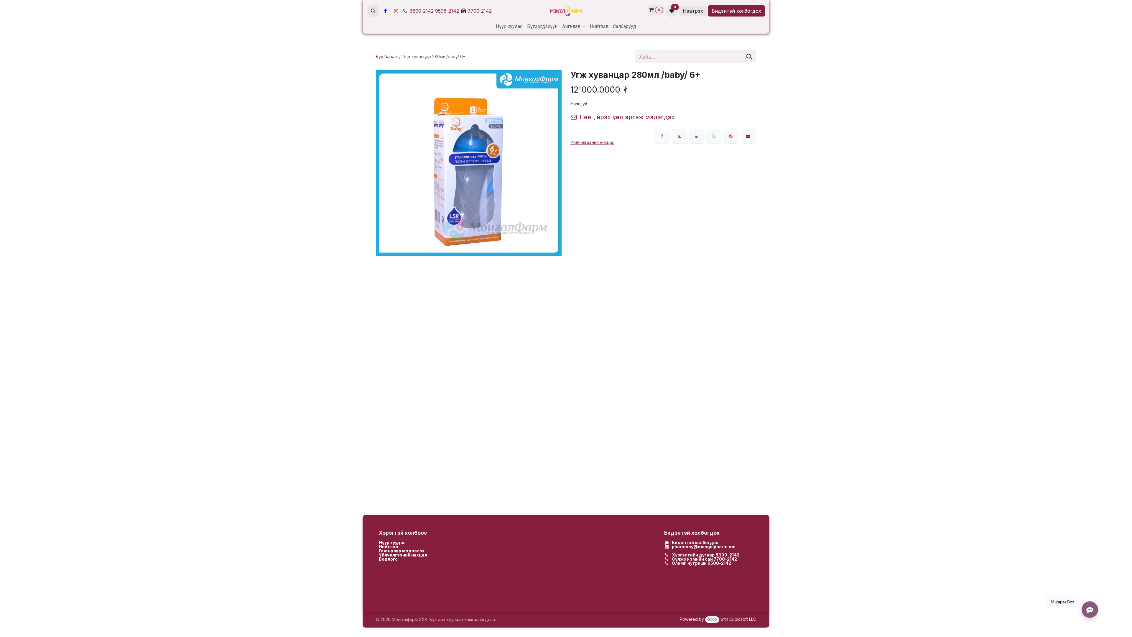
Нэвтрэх (693, 11)
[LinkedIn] (697, 136)
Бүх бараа (386, 56)
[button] (373, 11)
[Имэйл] (748, 136)
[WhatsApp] (714, 136)
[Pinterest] (731, 136)
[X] (679, 136)
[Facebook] (385, 11)
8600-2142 (421, 11)
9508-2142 (447, 11)
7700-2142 (480, 11)
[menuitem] (509, 26)
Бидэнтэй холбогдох (736, 11)
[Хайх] (749, 56)
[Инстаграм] (396, 11)
